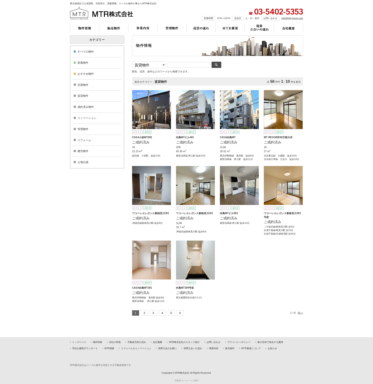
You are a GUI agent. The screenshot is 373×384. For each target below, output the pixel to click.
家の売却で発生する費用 (270, 342)
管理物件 (83, 129)
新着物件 (83, 62)
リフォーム (84, 140)
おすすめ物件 (86, 73)
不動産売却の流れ (136, 342)
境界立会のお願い (167, 348)
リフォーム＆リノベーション (136, 348)
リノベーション (87, 118)
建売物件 (83, 151)
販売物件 (229, 348)
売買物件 (83, 84)
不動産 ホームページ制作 (186, 380)
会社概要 (157, 342)
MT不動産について (251, 348)
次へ (300, 312)
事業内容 (213, 348)
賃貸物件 (83, 95)
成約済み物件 (86, 106)
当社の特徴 (115, 342)
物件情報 (97, 342)
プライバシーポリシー (239, 342)
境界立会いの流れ (193, 348)
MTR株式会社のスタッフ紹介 (184, 342)
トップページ (79, 342)
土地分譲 (83, 162)
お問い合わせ (213, 342)
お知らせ (272, 348)
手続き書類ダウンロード (85, 348)
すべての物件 (86, 51)
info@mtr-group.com (292, 18)
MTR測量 (109, 348)
